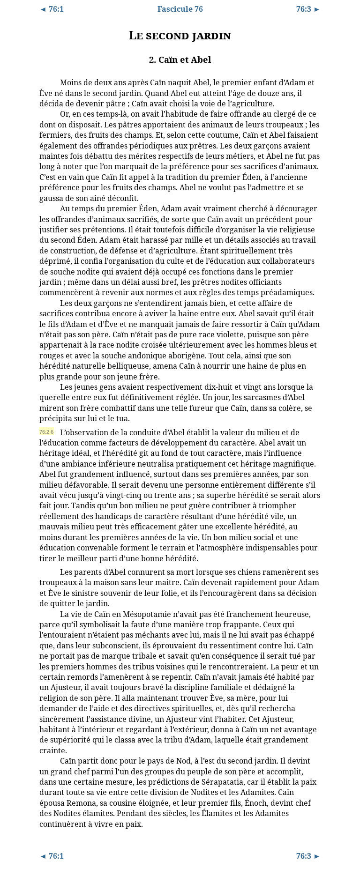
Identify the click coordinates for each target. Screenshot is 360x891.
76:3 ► (308, 9)
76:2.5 (46, 386)
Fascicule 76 (180, 9)
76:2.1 (46, 82)
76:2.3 (46, 208)
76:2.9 (46, 760)
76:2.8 (46, 613)
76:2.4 (46, 302)
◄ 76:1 (51, 9)
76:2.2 (46, 113)
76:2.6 (46, 432)
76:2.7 (46, 571)
